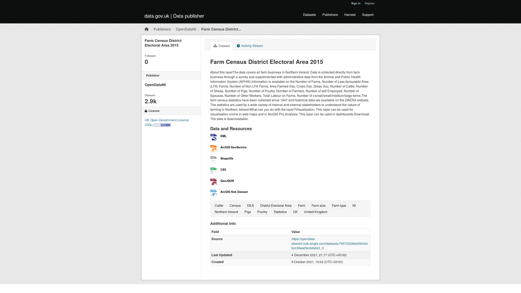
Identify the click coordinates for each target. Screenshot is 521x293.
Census (235, 205)
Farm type (339, 205)
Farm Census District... (221, 29)
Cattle (219, 205)
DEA (250, 205)
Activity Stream (252, 45)
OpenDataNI (186, 29)
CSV (223, 169)
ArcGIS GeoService (233, 147)
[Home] (146, 29)
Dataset (224, 45)
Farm (301, 205)
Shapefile (226, 158)
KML (223, 136)
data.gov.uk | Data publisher (174, 15)
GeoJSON (227, 181)
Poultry (262, 211)
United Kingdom (315, 211)
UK (295, 211)
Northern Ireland (226, 211)
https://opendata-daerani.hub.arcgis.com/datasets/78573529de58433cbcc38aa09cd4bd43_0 (329, 243)
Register (369, 3)
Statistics (280, 211)
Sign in (355, 3)
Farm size (319, 205)
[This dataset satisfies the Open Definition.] (162, 124)
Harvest (350, 14)
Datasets (309, 14)
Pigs (247, 211)
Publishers (330, 14)
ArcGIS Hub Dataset (234, 192)
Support (367, 14)
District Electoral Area (276, 205)
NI (354, 205)
